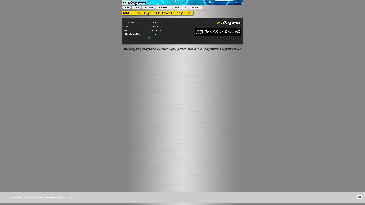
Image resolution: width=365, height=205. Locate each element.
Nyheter (126, 30)
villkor (225, 50)
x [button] (363, 193)
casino (136, 7)
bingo (126, 7)
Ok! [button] (359, 197)
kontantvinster (164, 7)
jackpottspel (180, 7)
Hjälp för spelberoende (134, 34)
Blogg (125, 26)
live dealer (195, 7)
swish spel (148, 7)
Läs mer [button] (76, 198)
